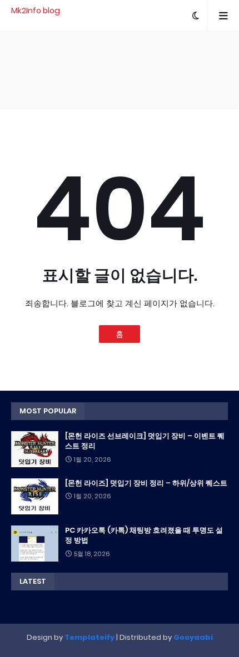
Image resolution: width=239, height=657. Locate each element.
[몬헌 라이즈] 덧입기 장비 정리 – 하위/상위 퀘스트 (146, 483)
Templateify (89, 637)
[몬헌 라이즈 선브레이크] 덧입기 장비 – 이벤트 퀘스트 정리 (145, 441)
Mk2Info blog (35, 10)
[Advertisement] (119, 70)
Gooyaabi (193, 637)
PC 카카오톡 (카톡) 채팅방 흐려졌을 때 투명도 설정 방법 (144, 535)
